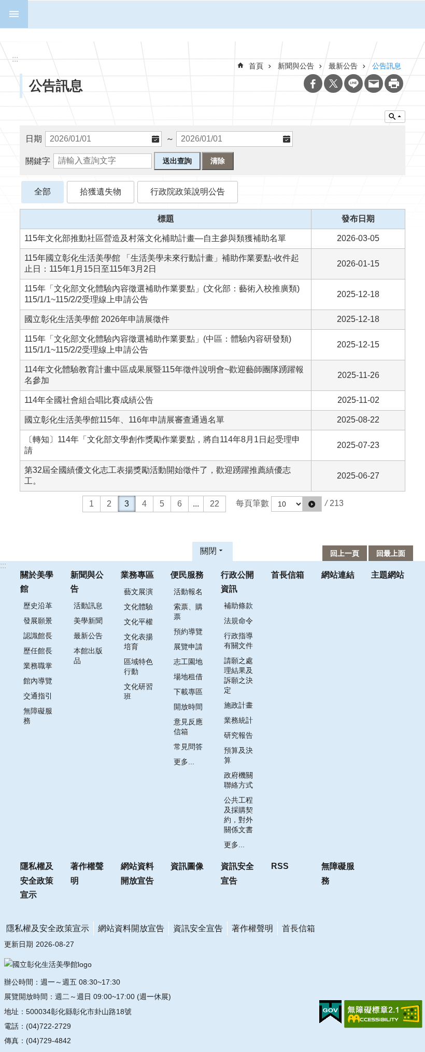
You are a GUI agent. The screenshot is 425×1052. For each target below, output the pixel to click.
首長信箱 (287, 574)
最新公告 (88, 636)
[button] (312, 504)
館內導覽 (37, 681)
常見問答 (188, 746)
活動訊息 (88, 605)
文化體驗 (138, 606)
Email (373, 83)
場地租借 (188, 676)
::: (3, 565)
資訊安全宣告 (237, 873)
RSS (280, 866)
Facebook (313, 83)
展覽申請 (188, 646)
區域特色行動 (138, 666)
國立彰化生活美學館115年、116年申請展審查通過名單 (124, 419)
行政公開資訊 (237, 581)
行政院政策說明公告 (187, 191)
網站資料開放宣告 (137, 873)
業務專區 (137, 574)
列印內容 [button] (394, 83)
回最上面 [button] (390, 553)
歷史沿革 (37, 605)
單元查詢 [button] (395, 116)
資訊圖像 (187, 866)
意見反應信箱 (188, 727)
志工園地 (188, 661)
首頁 (256, 66)
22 (214, 503)
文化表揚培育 (138, 642)
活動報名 (188, 591)
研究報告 (238, 735)
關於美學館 (36, 581)
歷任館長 (37, 651)
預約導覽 (188, 631)
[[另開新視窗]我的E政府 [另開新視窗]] (330, 1012)
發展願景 (37, 620)
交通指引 (37, 696)
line (353, 83)
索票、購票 (188, 611)
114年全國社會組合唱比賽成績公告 (88, 400)
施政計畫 (238, 705)
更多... (184, 762)
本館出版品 (88, 656)
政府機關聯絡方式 (238, 780)
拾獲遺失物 (100, 191)
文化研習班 (138, 691)
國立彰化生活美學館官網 (219, 15)
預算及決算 (238, 755)
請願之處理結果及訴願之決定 (238, 675)
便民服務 (187, 574)
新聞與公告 (296, 66)
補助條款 (238, 605)
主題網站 (387, 574)
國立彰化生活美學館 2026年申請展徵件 (96, 319)
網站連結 (338, 574)
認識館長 (37, 636)
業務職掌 (37, 666)
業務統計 (238, 720)
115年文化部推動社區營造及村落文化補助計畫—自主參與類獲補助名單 (155, 238)
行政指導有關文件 (238, 641)
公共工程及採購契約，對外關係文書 (238, 815)
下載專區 (188, 692)
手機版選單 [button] (14, 14)
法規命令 (238, 620)
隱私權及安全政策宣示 (36, 880)
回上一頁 (344, 553)
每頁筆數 (252, 503)
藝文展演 (138, 591)
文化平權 (138, 622)
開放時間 (188, 707)
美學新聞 (88, 620)
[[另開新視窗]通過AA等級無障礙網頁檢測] (383, 1014)
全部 (42, 191)
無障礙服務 (37, 716)
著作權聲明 (87, 873)
